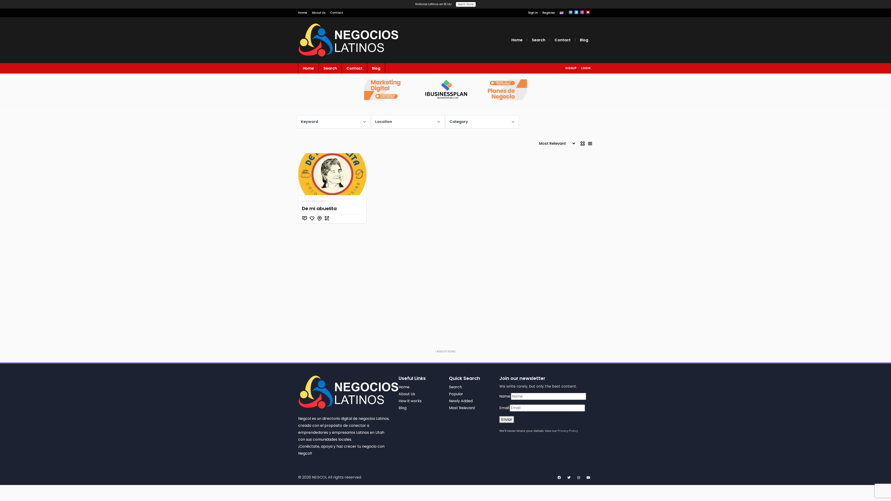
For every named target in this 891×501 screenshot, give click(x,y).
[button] (561, 13)
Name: (505, 396)
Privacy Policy (568, 431)
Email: (504, 408)
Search (538, 40)
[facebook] (570, 12)
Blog (584, 40)
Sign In (533, 13)
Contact (336, 13)
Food (305, 201)
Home (302, 13)
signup (571, 68)
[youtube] (588, 12)
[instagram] (582, 12)
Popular (456, 394)
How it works (410, 401)
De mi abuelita (319, 208)
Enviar (506, 419)
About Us (319, 13)
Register (548, 13)
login (586, 68)
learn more (466, 4)
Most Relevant (462, 408)
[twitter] (576, 12)
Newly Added (461, 401)
